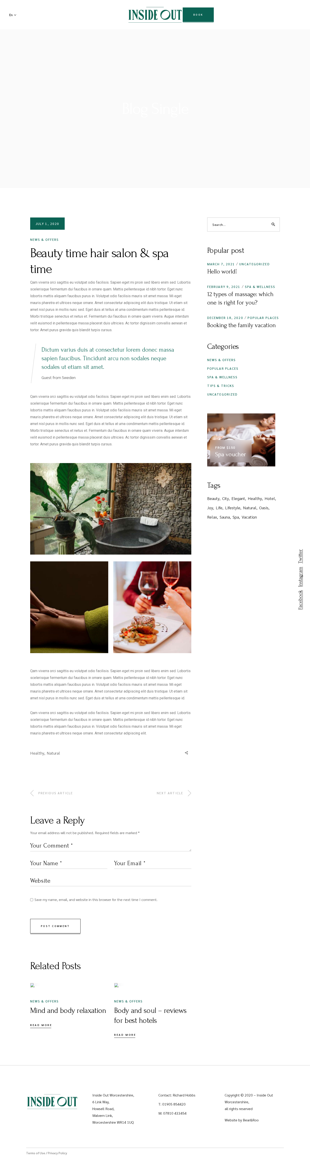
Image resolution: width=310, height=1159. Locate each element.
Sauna (225, 516)
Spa (236, 516)
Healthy (37, 753)
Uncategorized (254, 264)
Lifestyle (232, 507)
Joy (210, 507)
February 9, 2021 (224, 287)
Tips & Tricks (220, 386)
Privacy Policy (57, 1153)
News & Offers (44, 239)
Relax (212, 516)
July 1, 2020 (47, 224)
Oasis (263, 507)
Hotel (270, 498)
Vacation (249, 516)
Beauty (213, 498)
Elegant (238, 498)
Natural (53, 753)
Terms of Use (35, 1153)
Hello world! (222, 271)
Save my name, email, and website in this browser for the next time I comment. (95, 899)
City (225, 498)
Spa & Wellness (260, 287)
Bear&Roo (251, 1120)
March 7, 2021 (221, 264)
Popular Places (263, 318)
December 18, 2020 (225, 318)
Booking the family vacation (241, 325)
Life (219, 507)
